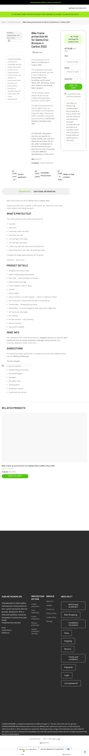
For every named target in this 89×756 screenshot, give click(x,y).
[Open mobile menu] (3, 8)
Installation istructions (73, 623)
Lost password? (71, 683)
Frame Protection (14, 22)
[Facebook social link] (3, 636)
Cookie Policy (51, 617)
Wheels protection (35, 624)
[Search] (49, 8)
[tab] (24, 191)
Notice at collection (28, 749)
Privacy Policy (51, 613)
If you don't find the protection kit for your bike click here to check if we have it (45, 14)
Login (66, 675)
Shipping (68, 641)
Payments (68, 667)
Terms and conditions (73, 658)
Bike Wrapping (70, 614)
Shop (66, 633)
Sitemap (49, 621)
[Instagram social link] (6, 636)
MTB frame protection (73, 605)
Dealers (49, 605)
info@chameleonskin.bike (11, 623)
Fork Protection (35, 611)
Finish (67, 68)
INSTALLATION (19, 356)
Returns (67, 649)
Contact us (50, 609)
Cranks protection (35, 605)
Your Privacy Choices (52, 749)
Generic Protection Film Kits (35, 631)
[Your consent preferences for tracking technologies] (85, 752)
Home (4, 22)
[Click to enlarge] (11, 49)
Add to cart (73, 86)
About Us (49, 601)
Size (66, 56)
